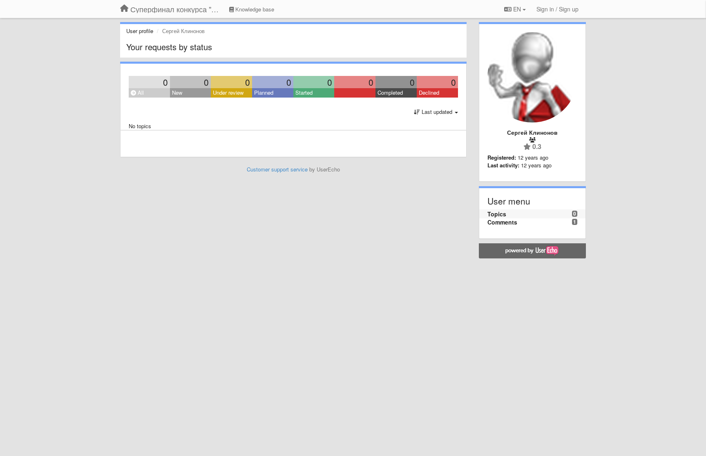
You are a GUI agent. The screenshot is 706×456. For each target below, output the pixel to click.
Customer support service (277, 169)
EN (517, 9)
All (140, 92)
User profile (139, 31)
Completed (390, 92)
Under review (228, 92)
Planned (263, 92)
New (177, 92)
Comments (502, 222)
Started (304, 92)
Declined (429, 92)
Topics (496, 214)
